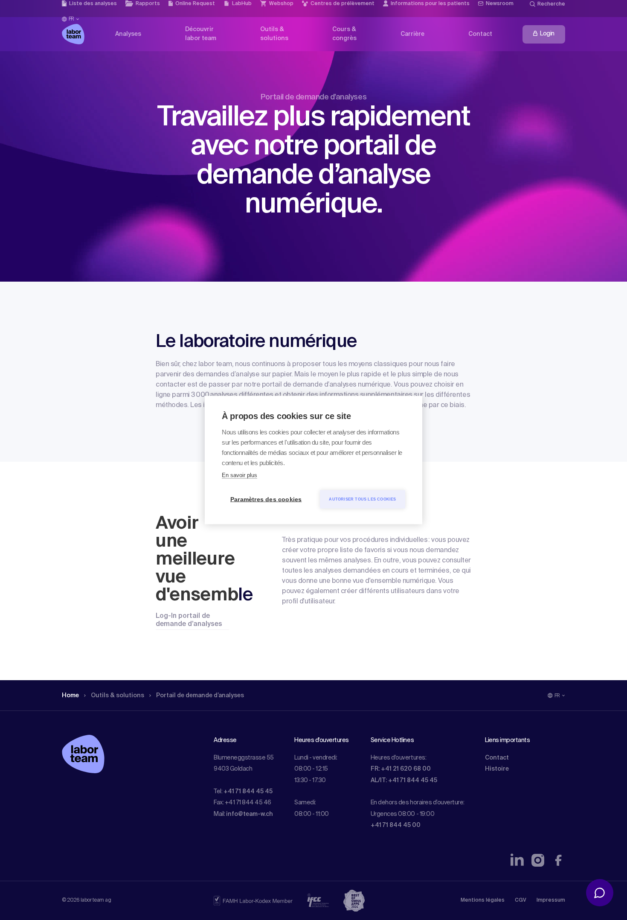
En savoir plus (239, 475)
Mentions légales (483, 900)
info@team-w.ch (249, 814)
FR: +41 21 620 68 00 (401, 769)
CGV (520, 900)
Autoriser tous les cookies (362, 499)
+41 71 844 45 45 (248, 792)
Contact (497, 758)
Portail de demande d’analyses (200, 696)
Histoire (497, 769)
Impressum (551, 900)
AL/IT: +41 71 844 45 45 (404, 780)
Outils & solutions (117, 696)
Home (70, 696)
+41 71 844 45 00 (396, 825)
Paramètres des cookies (266, 499)
